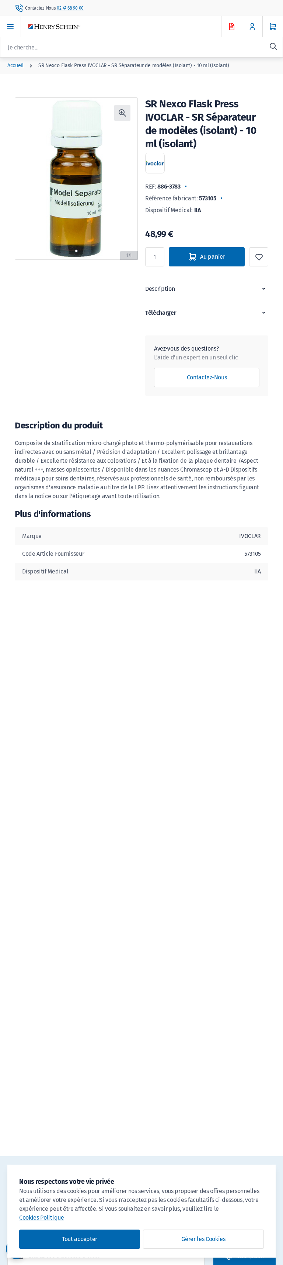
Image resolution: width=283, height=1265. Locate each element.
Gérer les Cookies (203, 1238)
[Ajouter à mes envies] (258, 256)
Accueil (15, 65)
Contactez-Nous (207, 377)
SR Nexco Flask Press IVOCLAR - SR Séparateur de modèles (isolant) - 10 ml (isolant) (133, 65)
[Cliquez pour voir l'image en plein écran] (122, 113)
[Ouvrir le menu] (10, 26)
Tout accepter (79, 1238)
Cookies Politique (41, 1217)
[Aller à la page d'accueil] (131, 27)
